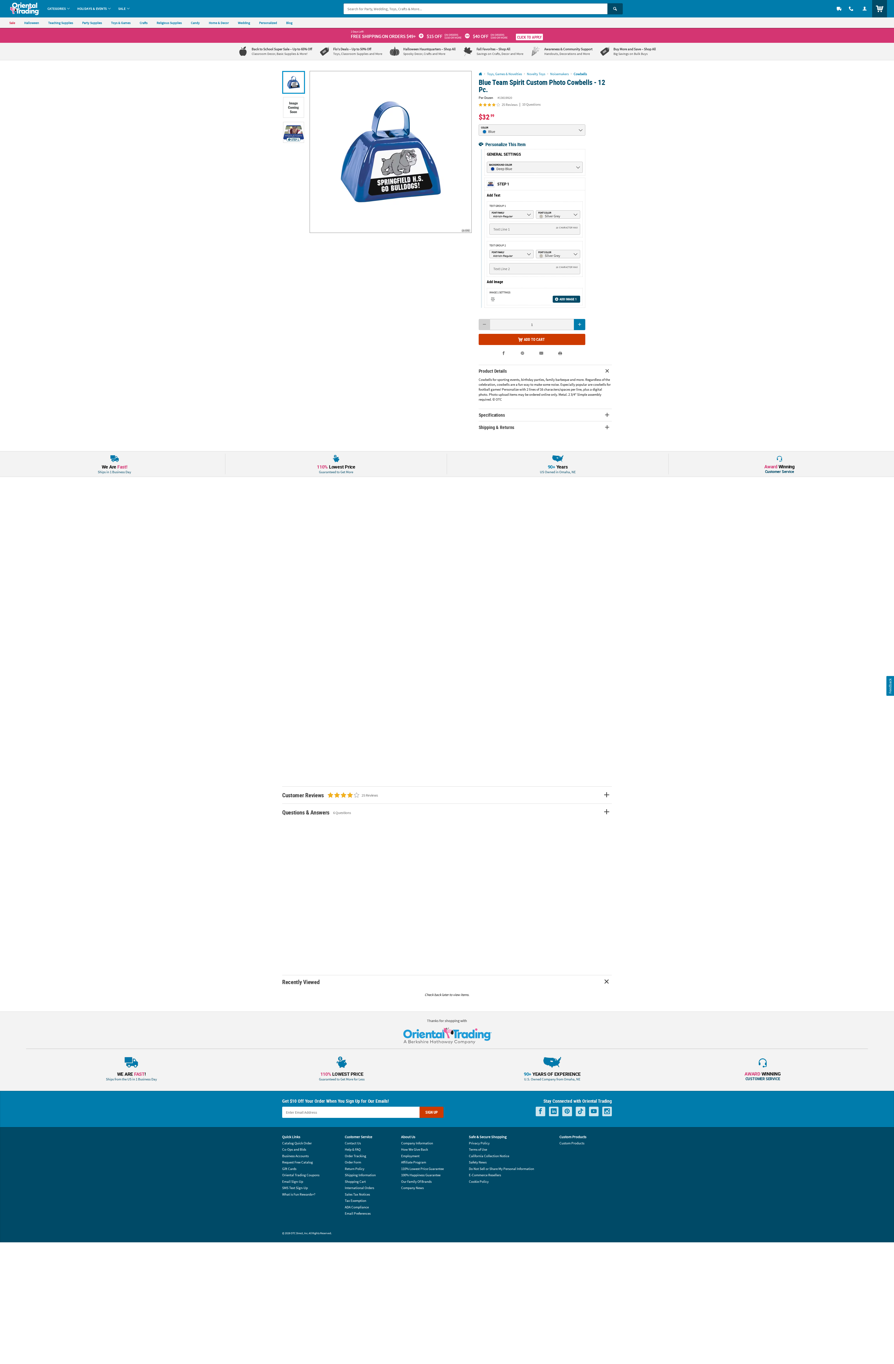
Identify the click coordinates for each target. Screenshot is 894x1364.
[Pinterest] (567, 1111)
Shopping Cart (355, 1181)
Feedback (890, 685)
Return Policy (354, 1168)
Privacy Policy (479, 1143)
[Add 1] (579, 324)
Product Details (493, 371)
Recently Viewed (300, 982)
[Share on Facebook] (503, 353)
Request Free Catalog (297, 1162)
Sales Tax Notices (357, 1194)
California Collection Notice (489, 1156)
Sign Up (431, 1112)
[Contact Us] (851, 8)
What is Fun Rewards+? (298, 1194)
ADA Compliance (357, 1207)
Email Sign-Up (292, 1181)
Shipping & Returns (497, 427)
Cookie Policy (479, 1181)
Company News (412, 1188)
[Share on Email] (541, 353)
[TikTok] (580, 1111)
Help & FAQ (353, 1149)
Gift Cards (289, 1168)
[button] (390, 152)
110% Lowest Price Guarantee (422, 1168)
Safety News (478, 1162)
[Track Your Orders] (839, 8)
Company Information (417, 1143)
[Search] (615, 8)
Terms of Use (478, 1149)
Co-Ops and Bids (294, 1149)
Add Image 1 (567, 299)
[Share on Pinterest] (522, 353)
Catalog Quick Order (297, 1143)
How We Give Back (414, 1149)
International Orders (359, 1188)
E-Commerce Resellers (485, 1175)
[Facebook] (540, 1111)
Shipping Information (360, 1175)
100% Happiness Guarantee (420, 1175)
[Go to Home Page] (480, 74)
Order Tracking (355, 1156)
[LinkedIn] (554, 1111)
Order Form (353, 1162)
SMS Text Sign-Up (295, 1188)
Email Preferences (358, 1213)
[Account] (864, 8)
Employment (410, 1156)
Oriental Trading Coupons (300, 1175)
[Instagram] (607, 1111)
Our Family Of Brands (416, 1181)
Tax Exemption (355, 1200)
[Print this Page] (560, 353)
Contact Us (353, 1143)
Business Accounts (295, 1156)
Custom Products (571, 1143)
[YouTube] (594, 1111)
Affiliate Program (413, 1162)
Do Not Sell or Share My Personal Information (501, 1168)
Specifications (492, 415)
